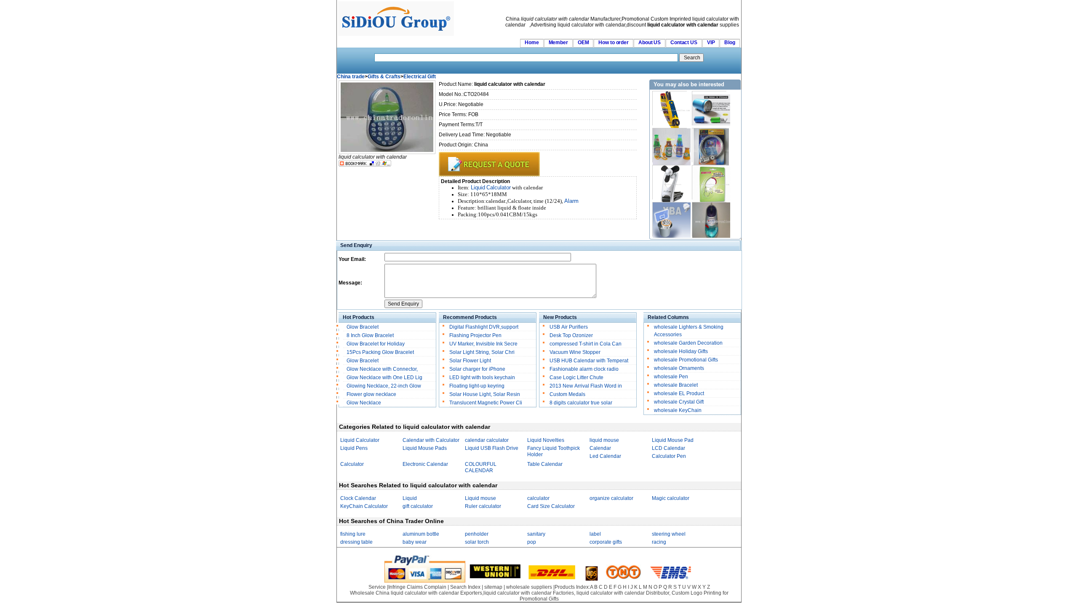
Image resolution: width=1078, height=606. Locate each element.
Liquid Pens (354, 448)
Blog (729, 42)
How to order (613, 42)
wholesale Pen (671, 377)
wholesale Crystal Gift (679, 402)
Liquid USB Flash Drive (491, 448)
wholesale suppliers (529, 587)
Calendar (600, 448)
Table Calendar (545, 464)
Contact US (683, 42)
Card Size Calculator (551, 506)
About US (649, 42)
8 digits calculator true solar (581, 403)
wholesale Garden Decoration (688, 343)
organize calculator (611, 498)
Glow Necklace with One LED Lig (384, 377)
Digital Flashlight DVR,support (483, 327)
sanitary (536, 534)
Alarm (571, 201)
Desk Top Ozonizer (571, 335)
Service (377, 587)
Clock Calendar (358, 498)
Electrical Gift (419, 77)
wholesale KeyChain (678, 410)
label (595, 534)
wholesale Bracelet (676, 385)
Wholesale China (370, 593)
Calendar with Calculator (431, 440)
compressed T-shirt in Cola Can (586, 344)
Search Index (465, 587)
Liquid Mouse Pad (673, 440)
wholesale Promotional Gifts (686, 360)
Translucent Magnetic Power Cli (485, 403)
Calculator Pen (669, 456)
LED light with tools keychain (482, 377)
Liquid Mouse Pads (425, 448)
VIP (711, 42)
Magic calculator (670, 498)
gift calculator (418, 506)
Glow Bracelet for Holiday (376, 344)
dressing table (356, 542)
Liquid (478, 187)
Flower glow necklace (371, 394)
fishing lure (353, 534)
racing (659, 542)
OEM (583, 42)
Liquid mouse (480, 498)
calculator (538, 498)
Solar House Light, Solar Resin (484, 394)
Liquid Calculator (359, 440)
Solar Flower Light (470, 361)
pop (531, 542)
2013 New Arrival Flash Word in (586, 386)
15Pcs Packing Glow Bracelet (380, 352)
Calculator (498, 187)
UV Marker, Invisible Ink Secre (483, 344)
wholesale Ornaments (679, 368)
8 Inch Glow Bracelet (370, 335)
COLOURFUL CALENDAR (480, 467)
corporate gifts (606, 542)
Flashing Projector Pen (475, 335)
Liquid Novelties (545, 440)
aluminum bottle (421, 534)
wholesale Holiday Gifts (681, 351)
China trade (351, 77)
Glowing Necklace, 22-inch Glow (384, 386)
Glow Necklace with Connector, (383, 369)
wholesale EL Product (679, 393)
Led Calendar (605, 456)
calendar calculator (487, 440)
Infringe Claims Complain (417, 587)
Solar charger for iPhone (477, 369)
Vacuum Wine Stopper (575, 352)
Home (532, 42)
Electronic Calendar (425, 464)
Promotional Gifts (539, 599)
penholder (476, 534)
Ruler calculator (483, 506)
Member (558, 42)
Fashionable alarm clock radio (585, 369)
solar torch (477, 542)
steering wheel (669, 534)
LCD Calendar (668, 448)
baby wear (415, 542)
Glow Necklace (364, 403)
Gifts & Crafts (384, 77)
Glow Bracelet (363, 327)
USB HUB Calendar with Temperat (589, 361)
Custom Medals (567, 394)
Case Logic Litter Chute (576, 377)
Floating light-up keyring (476, 386)
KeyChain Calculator (364, 506)
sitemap (493, 587)
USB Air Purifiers (569, 327)
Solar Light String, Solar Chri (482, 352)
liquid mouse (604, 440)
